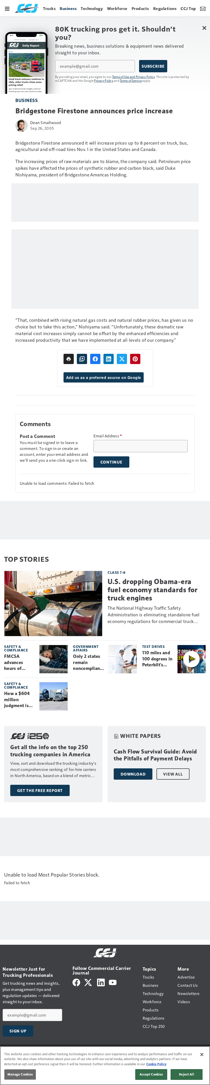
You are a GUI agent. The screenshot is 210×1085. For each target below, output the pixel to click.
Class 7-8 (116, 572)
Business (26, 100)
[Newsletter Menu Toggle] (203, 8)
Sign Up (17, 1030)
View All (173, 774)
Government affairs (86, 648)
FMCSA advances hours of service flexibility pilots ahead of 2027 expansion (19, 663)
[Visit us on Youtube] (113, 981)
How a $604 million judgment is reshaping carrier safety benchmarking (19, 700)
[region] (105, 1065)
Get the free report (40, 790)
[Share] (95, 359)
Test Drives (153, 646)
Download (133, 774)
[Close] (201, 1054)
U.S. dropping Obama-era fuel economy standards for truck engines (152, 589)
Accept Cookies (151, 1074)
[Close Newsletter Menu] (204, 28)
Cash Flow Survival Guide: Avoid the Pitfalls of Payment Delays (155, 755)
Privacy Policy (103, 80)
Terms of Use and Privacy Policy (133, 77)
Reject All (186, 1074)
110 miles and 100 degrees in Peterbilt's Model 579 (157, 659)
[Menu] (7, 8)
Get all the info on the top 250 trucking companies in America (50, 751)
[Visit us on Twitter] (88, 981)
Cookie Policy (156, 1064)
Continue (111, 462)
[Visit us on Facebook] (76, 981)
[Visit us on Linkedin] (101, 981)
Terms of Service (131, 80)
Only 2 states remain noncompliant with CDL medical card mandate (87, 663)
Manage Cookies (20, 1074)
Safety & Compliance (16, 648)
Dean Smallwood (45, 122)
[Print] (69, 359)
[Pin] (135, 359)
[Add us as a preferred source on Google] (82, 359)
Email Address (107, 436)
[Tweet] (122, 359)
